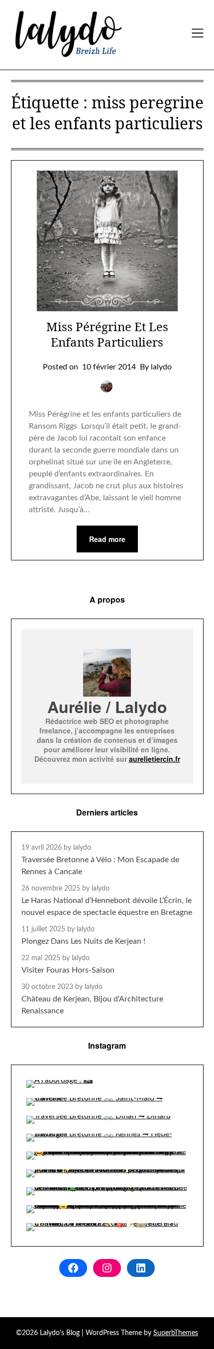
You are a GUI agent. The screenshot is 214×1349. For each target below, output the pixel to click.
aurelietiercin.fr (154, 759)
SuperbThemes (175, 1333)
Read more (107, 539)
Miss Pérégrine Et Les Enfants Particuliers (107, 334)
